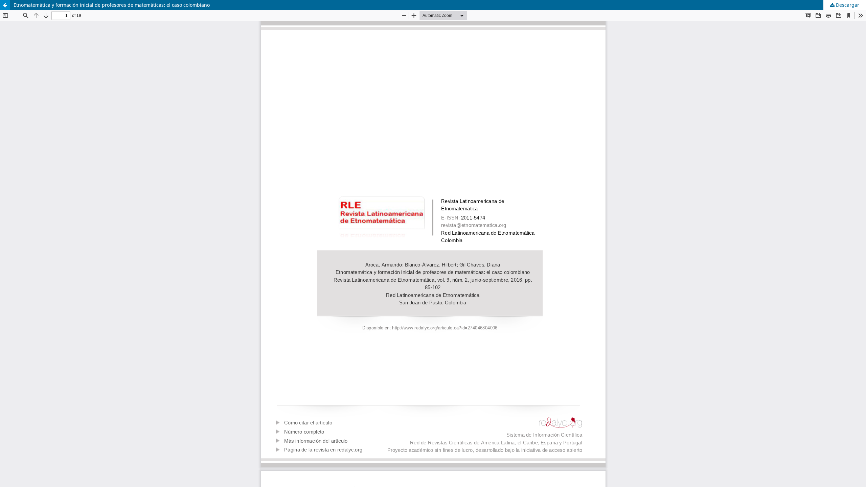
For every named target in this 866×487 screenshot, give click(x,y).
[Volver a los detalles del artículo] (5, 5)
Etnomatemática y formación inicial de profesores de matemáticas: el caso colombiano (112, 5)
